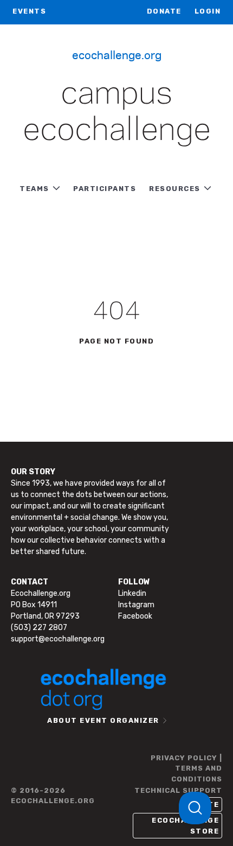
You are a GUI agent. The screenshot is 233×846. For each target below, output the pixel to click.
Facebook (135, 616)
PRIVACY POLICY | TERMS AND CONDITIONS (186, 768)
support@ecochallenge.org (58, 639)
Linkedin (132, 593)
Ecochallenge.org (116, 54)
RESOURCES (174, 189)
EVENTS (29, 11)
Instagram (136, 604)
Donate (164, 11)
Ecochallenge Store (185, 825)
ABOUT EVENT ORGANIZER (103, 720)
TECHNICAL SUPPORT (178, 790)
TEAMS (34, 189)
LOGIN (208, 11)
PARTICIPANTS (104, 189)
